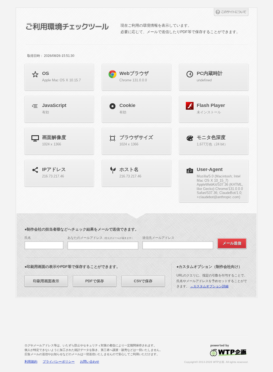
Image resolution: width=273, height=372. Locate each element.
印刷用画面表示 (46, 281)
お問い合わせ (89, 361)
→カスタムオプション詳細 (209, 286)
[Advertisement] (136, 317)
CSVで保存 (143, 281)
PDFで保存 (94, 281)
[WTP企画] (228, 345)
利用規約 (31, 361)
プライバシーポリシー (59, 361)
